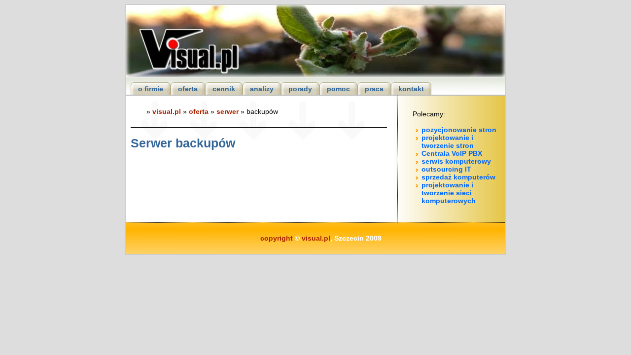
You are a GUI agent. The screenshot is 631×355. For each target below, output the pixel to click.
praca (374, 89)
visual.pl (166, 111)
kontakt (411, 89)
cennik (223, 89)
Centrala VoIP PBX (451, 153)
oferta (188, 89)
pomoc (338, 89)
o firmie (150, 89)
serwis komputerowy (456, 161)
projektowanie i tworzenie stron (447, 141)
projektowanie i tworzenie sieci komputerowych (448, 193)
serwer (227, 111)
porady (300, 89)
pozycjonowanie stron (458, 130)
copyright (276, 238)
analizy (262, 89)
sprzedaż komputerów (458, 177)
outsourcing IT (446, 169)
